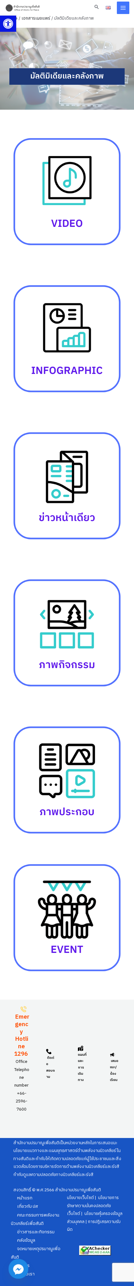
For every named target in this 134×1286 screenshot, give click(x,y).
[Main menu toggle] (123, 8)
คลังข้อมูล (26, 1240)
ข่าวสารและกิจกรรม (36, 1232)
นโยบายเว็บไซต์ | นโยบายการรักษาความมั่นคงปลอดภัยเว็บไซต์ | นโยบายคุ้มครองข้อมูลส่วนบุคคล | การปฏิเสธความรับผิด (94, 1213)
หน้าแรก (24, 1198)
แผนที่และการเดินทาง (82, 1067)
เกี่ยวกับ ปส (27, 1206)
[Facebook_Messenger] (18, 1269)
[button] (8, 24)
